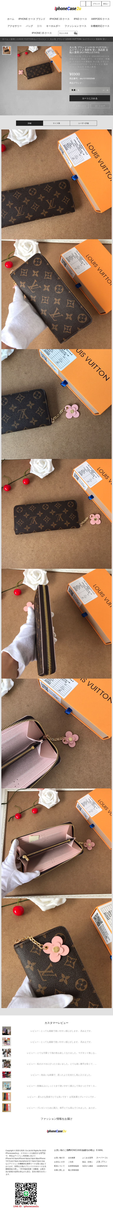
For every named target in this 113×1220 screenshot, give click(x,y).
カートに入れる (90, 98)
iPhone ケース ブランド (32, 19)
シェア (100, 105)
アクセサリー (15, 26)
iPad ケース (80, 19)
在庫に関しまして (59, 1171)
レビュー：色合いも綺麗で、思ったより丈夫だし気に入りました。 (62, 1074)
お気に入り (79, 105)
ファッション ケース (75, 26)
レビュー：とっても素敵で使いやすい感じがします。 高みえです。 (61, 1030)
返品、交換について (87, 1162)
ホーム (10, 19)
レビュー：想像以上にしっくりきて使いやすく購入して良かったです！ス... (62, 1085)
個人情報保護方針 (73, 1171)
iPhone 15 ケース (60, 19)
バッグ (29, 26)
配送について (59, 1165)
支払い (105, 3)
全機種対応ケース (100, 26)
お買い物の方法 (59, 1158)
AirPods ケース (100, 19)
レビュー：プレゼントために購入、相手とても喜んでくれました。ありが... (62, 1107)
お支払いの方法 (59, 1162)
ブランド (96, 3)
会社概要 (71, 1157)
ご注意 (70, 1161)
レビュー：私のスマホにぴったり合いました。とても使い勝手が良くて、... (62, 1063)
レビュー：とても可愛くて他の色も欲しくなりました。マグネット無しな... (62, 1052)
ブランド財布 (90, 82)
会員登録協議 (73, 1165)
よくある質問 (87, 1157)
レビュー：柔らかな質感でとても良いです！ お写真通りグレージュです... (62, 1096)
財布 (39, 26)
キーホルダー (53, 26)
